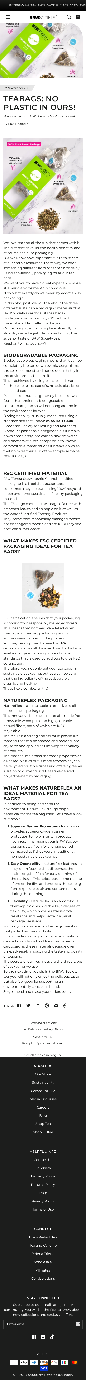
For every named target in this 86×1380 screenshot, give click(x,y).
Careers (43, 1107)
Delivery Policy (43, 1176)
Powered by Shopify (58, 1375)
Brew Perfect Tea (43, 1237)
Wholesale (43, 1262)
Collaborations (43, 1279)
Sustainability (43, 1082)
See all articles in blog (40, 1055)
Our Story (43, 1074)
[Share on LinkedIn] (37, 1005)
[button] (68, 17)
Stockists (43, 1168)
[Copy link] (65, 1005)
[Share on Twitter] (28, 1005)
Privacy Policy (43, 1201)
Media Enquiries (43, 1099)
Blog (43, 1116)
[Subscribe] (78, 1324)
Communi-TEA (43, 1091)
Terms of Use (43, 1209)
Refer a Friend (43, 1254)
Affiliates (43, 1270)
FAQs (43, 1193)
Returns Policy (43, 1185)
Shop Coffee (43, 1132)
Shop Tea (43, 1124)
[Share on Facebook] (19, 1005)
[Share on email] (56, 1005)
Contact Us (43, 1160)
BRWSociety (33, 1375)
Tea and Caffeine (43, 1245)
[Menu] (8, 17)
